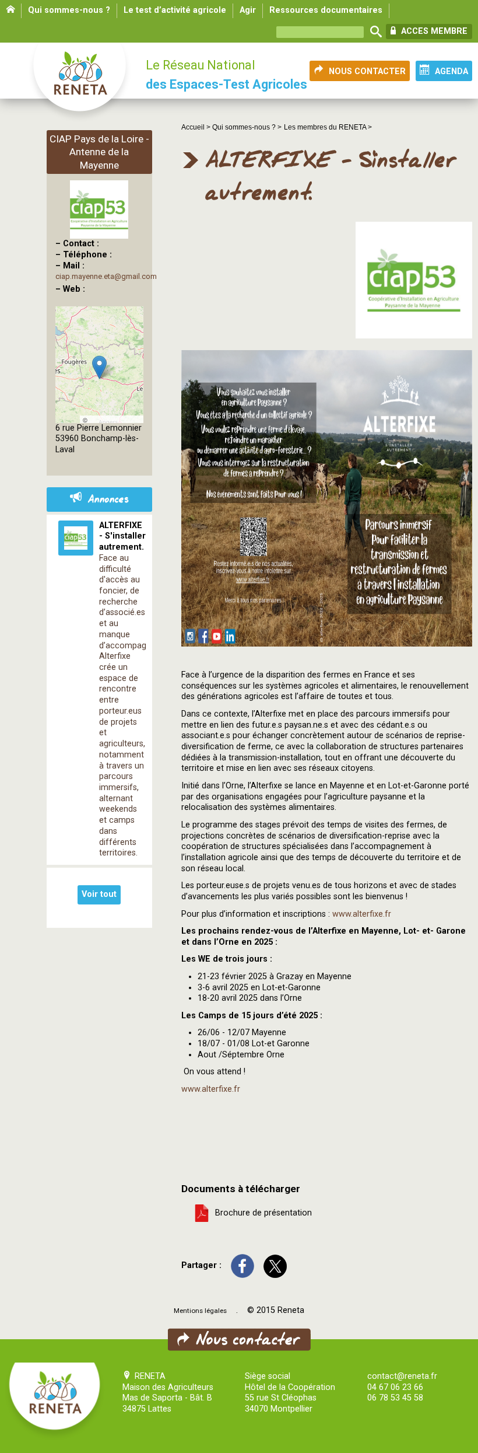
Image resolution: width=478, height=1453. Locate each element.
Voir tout (99, 894)
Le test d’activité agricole (175, 10)
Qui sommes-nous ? (69, 10)
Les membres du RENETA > (328, 127)
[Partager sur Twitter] (275, 1265)
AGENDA (451, 71)
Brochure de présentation (261, 1212)
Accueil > (196, 127)
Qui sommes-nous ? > (247, 127)
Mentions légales (200, 1311)
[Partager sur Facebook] (242, 1265)
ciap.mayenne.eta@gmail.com (106, 276)
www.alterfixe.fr (361, 914)
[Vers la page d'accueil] (80, 83)
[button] (99, 367)
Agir (248, 10)
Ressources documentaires (325, 10)
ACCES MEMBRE (433, 31)
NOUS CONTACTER (367, 71)
